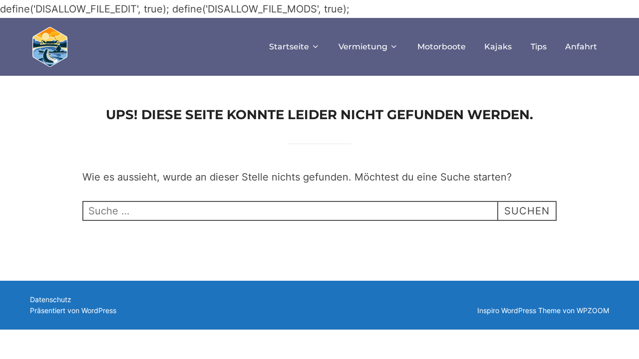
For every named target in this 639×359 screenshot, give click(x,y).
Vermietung (362, 46)
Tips (539, 46)
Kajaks (498, 46)
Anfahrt (581, 46)
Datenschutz (50, 299)
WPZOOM (593, 310)
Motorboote (441, 46)
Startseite (289, 46)
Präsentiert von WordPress (73, 310)
